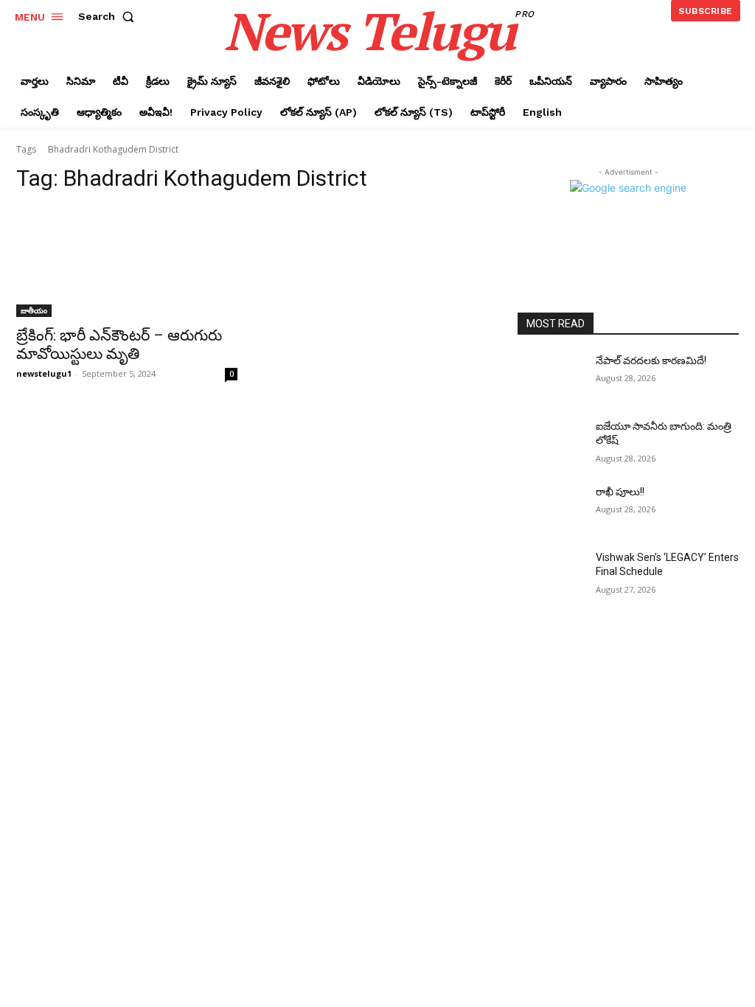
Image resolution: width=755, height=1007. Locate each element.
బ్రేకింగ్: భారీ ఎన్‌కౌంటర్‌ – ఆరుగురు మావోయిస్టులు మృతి (119, 345)
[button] (109, 16)
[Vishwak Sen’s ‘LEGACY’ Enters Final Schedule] (551, 574)
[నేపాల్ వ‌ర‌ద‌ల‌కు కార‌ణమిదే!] (551, 377)
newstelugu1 (44, 373)
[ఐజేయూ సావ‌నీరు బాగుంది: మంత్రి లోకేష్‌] (551, 442)
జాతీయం (34, 310)
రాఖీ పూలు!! (620, 492)
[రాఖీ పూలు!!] (551, 508)
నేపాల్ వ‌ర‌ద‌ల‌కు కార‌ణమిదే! (651, 360)
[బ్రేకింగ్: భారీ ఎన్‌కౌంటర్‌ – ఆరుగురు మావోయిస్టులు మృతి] (126, 261)
